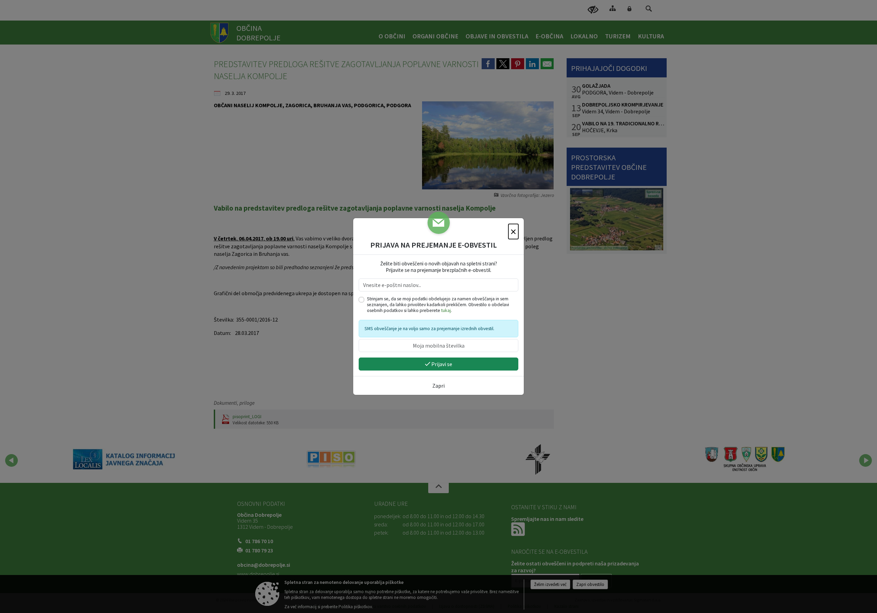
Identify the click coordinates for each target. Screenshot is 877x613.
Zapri (438, 385)
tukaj (446, 310)
